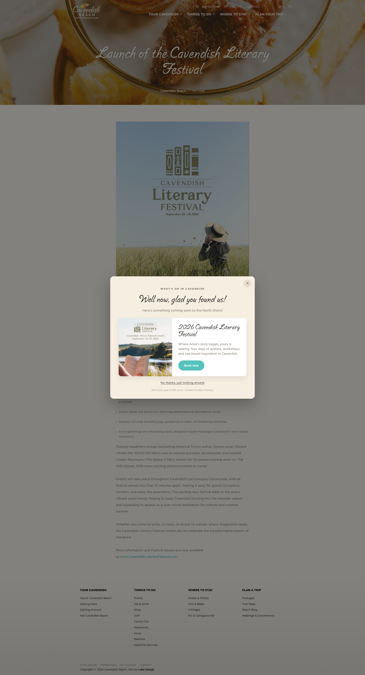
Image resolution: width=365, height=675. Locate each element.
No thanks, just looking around (182, 382)
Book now (191, 365)
